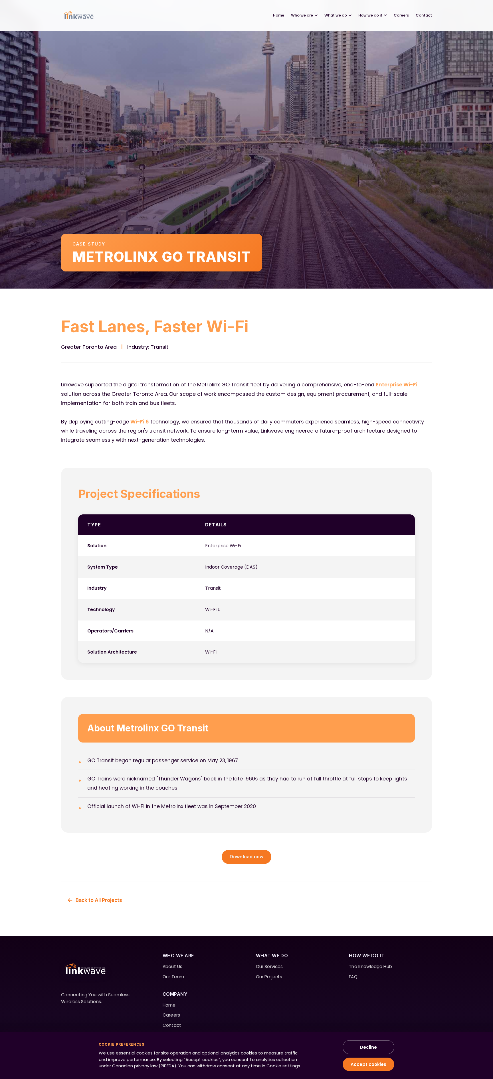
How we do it (370, 15)
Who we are (302, 15)
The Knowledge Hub (370, 967)
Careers (401, 15)
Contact (424, 15)
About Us (172, 967)
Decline (368, 1047)
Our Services (269, 967)
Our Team (173, 977)
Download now (246, 856)
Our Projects (269, 977)
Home (278, 15)
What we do (335, 15)
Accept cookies (368, 1064)
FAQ (353, 977)
